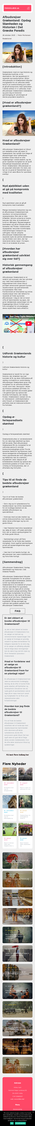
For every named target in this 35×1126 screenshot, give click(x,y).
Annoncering (17, 1109)
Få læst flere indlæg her (17, 755)
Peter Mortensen (24, 35)
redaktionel (7, 39)
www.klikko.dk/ (19, 1099)
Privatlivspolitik (20, 1123)
